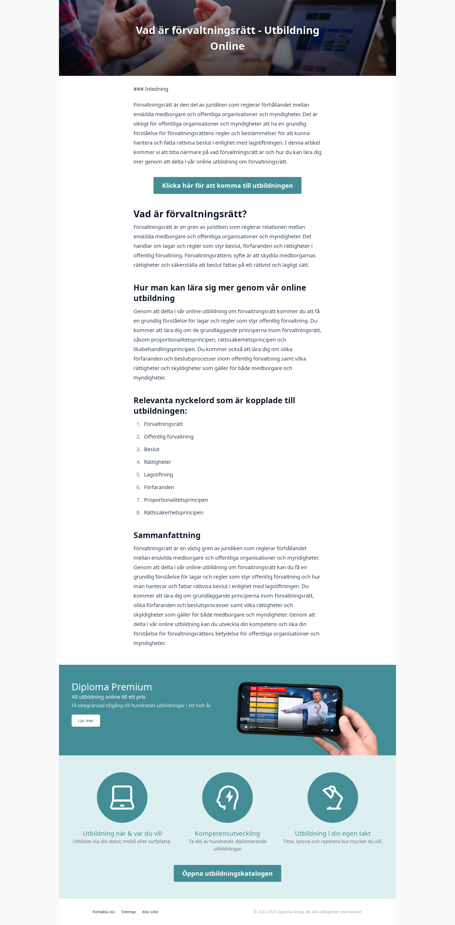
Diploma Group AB (293, 911)
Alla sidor (150, 911)
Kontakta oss (104, 911)
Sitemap (128, 911)
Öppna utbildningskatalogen (227, 873)
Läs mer (86, 721)
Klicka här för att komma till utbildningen (227, 185)
